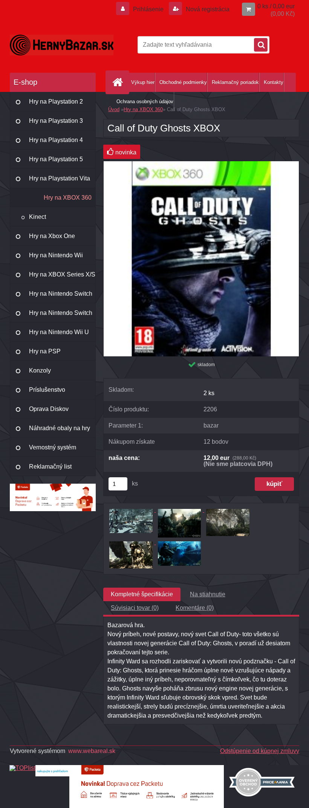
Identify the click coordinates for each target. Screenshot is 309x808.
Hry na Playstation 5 (56, 159)
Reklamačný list (50, 466)
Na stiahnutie (207, 594)
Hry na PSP (45, 351)
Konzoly (40, 370)
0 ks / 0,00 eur (276, 6)
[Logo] (61, 45)
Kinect (37, 217)
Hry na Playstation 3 (56, 121)
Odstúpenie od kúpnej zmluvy (259, 751)
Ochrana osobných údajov (144, 101)
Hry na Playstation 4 (56, 140)
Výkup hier (142, 82)
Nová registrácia (206, 9)
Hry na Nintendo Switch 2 (60, 316)
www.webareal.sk (91, 751)
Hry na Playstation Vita (59, 178)
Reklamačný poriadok (235, 82)
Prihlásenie (148, 9)
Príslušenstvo (47, 389)
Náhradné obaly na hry (59, 428)
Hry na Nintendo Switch (60, 293)
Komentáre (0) (195, 608)
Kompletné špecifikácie (142, 594)
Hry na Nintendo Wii (56, 255)
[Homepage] (119, 82)
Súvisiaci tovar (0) (135, 608)
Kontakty (273, 82)
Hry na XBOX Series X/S (62, 274)
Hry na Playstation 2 (56, 101)
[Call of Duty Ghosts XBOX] (201, 164)
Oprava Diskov (49, 409)
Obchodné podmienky (183, 82)
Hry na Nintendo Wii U (59, 332)
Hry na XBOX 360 (68, 197)
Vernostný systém (52, 447)
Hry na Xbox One (52, 236)
